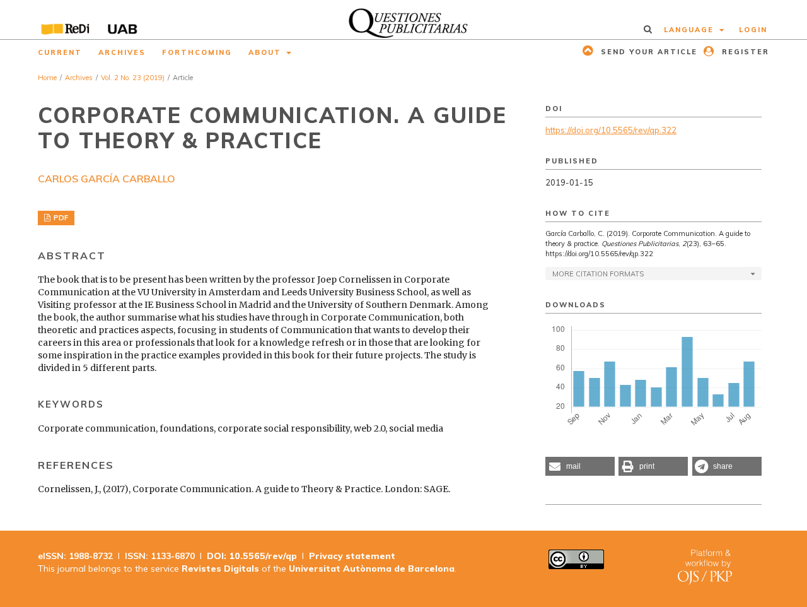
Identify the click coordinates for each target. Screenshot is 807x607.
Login (753, 29)
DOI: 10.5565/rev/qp (252, 556)
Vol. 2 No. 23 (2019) (133, 77)
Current (60, 52)
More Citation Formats (598, 273)
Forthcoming (197, 52)
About (266, 52)
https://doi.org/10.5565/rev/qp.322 (610, 130)
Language (690, 29)
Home (47, 77)
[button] (580, 466)
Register (744, 51)
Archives (122, 52)
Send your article (647, 51)
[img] (404, 19)
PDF (60, 217)
